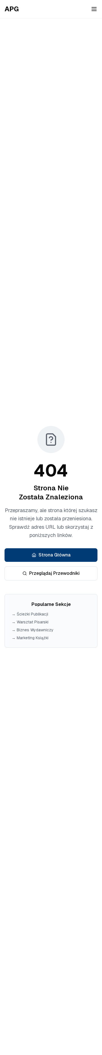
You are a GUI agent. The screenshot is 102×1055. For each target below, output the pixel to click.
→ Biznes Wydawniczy (33, 629)
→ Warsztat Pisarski (30, 622)
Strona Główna (55, 555)
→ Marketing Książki (30, 637)
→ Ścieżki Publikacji (30, 614)
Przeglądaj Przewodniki (54, 573)
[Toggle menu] (94, 9)
